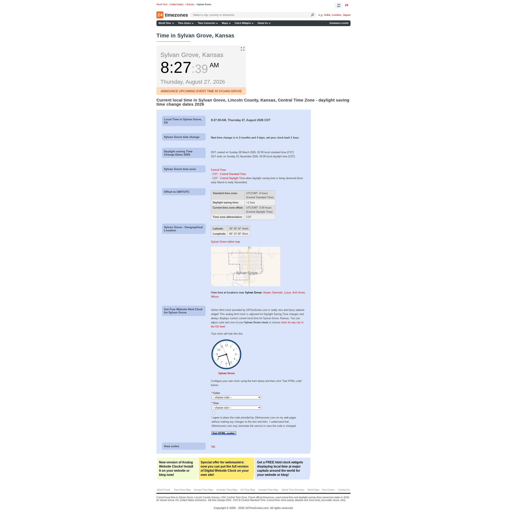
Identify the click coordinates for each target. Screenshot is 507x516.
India (327, 14)
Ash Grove (299, 292)
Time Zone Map (182, 489)
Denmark (277, 292)
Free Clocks (328, 489)
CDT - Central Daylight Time (229, 178)
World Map (313, 489)
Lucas (287, 292)
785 (213, 446)
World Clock (163, 489)
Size (215, 403)
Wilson (215, 296)
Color (216, 393)
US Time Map (247, 489)
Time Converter (206, 23)
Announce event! (339, 23)
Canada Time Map (268, 489)
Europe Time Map (203, 489)
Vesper (267, 292)
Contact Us (344, 489)
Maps (225, 23)
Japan (347, 14)
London (336, 14)
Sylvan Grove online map (225, 241)
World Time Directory (293, 489)
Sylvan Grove (253, 292)
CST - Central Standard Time (229, 174)
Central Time (218, 169)
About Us (262, 23)
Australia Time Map (226, 489)
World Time (164, 23)
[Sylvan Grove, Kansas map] (245, 285)
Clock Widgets (243, 23)
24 (346, 5)
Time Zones (184, 23)
